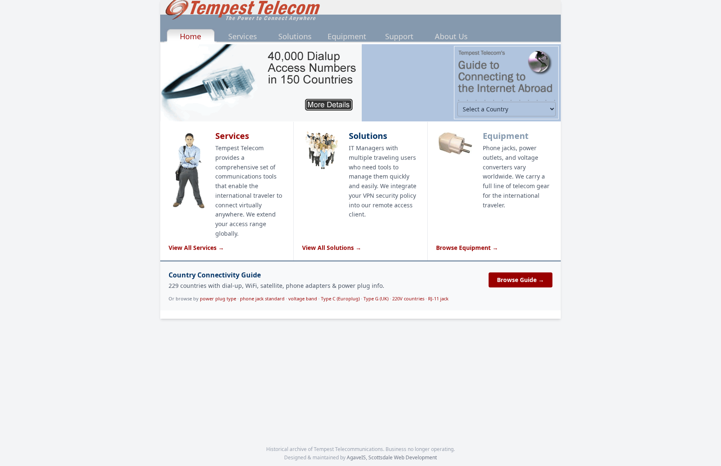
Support (399, 36)
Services (242, 36)
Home (190, 36)
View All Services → (196, 248)
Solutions (295, 36)
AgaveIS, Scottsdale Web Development (392, 457)
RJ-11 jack (438, 298)
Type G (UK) (375, 298)
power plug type (218, 298)
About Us (451, 36)
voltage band (302, 298)
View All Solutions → (331, 248)
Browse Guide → (520, 280)
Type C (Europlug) (340, 298)
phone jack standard (262, 298)
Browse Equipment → (467, 248)
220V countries (408, 298)
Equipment (347, 36)
